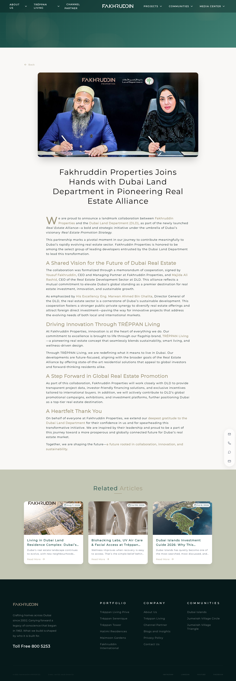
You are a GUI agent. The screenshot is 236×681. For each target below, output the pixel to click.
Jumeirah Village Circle (203, 618)
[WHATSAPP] (229, 452)
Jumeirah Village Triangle (199, 626)
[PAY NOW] (229, 461)
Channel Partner (72, 6)
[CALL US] (229, 443)
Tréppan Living (154, 618)
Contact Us (152, 644)
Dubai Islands (197, 612)
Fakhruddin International (109, 646)
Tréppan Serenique (113, 618)
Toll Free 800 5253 (31, 646)
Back (31, 64)
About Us (150, 612)
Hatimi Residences (113, 631)
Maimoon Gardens (113, 637)
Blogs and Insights (157, 631)
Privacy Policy (153, 637)
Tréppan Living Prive (114, 612)
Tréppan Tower (110, 624)
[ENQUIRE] (229, 434)
